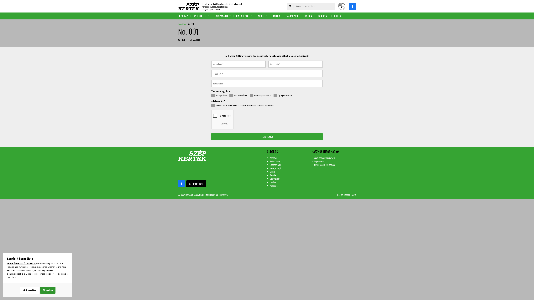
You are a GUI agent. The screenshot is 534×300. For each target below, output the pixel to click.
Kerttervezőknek (240, 95)
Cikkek (261, 16)
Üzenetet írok (196, 183)
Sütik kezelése (29, 290)
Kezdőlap (183, 16)
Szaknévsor (292, 16)
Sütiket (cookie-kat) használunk (21, 263)
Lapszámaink (221, 16)
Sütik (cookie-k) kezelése (324, 164)
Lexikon (308, 16)
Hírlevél (338, 16)
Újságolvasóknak (284, 95)
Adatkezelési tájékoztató (324, 157)
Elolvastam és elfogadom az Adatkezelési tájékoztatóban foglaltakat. (244, 105)
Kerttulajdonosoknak (262, 95)
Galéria (276, 16)
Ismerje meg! (242, 16)
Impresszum (319, 161)
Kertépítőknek (221, 95)
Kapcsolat (323, 16)
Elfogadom (48, 290)
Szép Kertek (199, 16)
